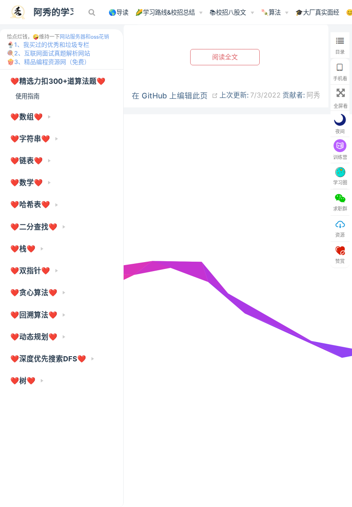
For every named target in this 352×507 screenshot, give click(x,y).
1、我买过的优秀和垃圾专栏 (51, 44)
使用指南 (27, 96)
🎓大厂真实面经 (317, 12)
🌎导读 (118, 12)
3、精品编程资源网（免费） (52, 61)
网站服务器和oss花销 (84, 37)
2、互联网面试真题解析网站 (52, 53)
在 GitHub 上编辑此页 (170, 95)
